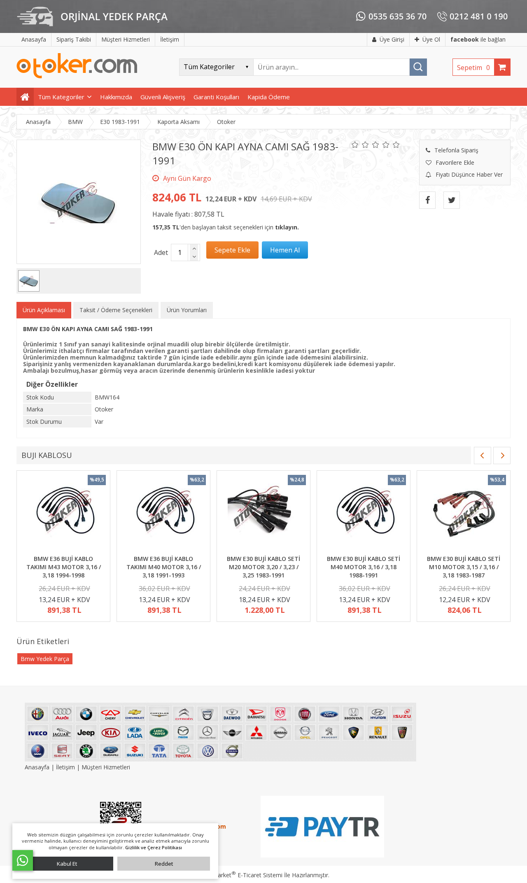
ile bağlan (478, 39)
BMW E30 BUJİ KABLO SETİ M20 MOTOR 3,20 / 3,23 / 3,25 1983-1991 (263, 567)
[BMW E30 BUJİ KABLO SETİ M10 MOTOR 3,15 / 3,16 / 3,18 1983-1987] (463, 514)
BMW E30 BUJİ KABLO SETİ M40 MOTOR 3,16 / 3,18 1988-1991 (363, 567)
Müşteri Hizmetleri (106, 767)
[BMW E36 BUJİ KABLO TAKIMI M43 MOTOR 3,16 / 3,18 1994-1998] (63, 514)
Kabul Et (67, 863)
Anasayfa (38, 767)
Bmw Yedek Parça (45, 659)
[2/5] (360, 145)
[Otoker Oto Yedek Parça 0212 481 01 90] (77, 76)
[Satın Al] (285, 250)
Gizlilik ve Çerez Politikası (153, 847)
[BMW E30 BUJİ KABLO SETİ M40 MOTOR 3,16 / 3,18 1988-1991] (363, 514)
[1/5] (355, 145)
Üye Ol (431, 39)
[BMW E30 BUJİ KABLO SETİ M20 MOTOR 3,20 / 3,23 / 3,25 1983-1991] (263, 514)
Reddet (164, 863)
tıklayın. (287, 227)
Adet (161, 252)
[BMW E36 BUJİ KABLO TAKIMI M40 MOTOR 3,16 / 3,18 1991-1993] (163, 514)
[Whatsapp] (22, 860)
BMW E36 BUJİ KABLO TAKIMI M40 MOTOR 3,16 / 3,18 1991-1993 (163, 567)
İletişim (65, 767)
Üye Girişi (392, 39)
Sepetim (473, 67)
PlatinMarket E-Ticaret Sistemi (240, 875)
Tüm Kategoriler (61, 97)
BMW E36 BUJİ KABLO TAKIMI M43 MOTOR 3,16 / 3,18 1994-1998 (63, 567)
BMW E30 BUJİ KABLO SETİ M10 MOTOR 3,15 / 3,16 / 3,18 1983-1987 (463, 567)
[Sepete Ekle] (232, 250)
